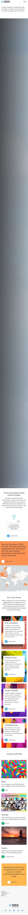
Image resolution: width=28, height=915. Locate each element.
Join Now (14, 882)
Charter (4, 894)
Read (6, 790)
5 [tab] (20, 486)
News (3, 895)
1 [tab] (10, 486)
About (3, 891)
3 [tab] (15, 486)
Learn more (14, 536)
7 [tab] (25, 486)
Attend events (9, 856)
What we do (5, 893)
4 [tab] (17, 486)
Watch (7, 823)
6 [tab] (22, 486)
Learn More (8, 561)
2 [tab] (12, 486)
